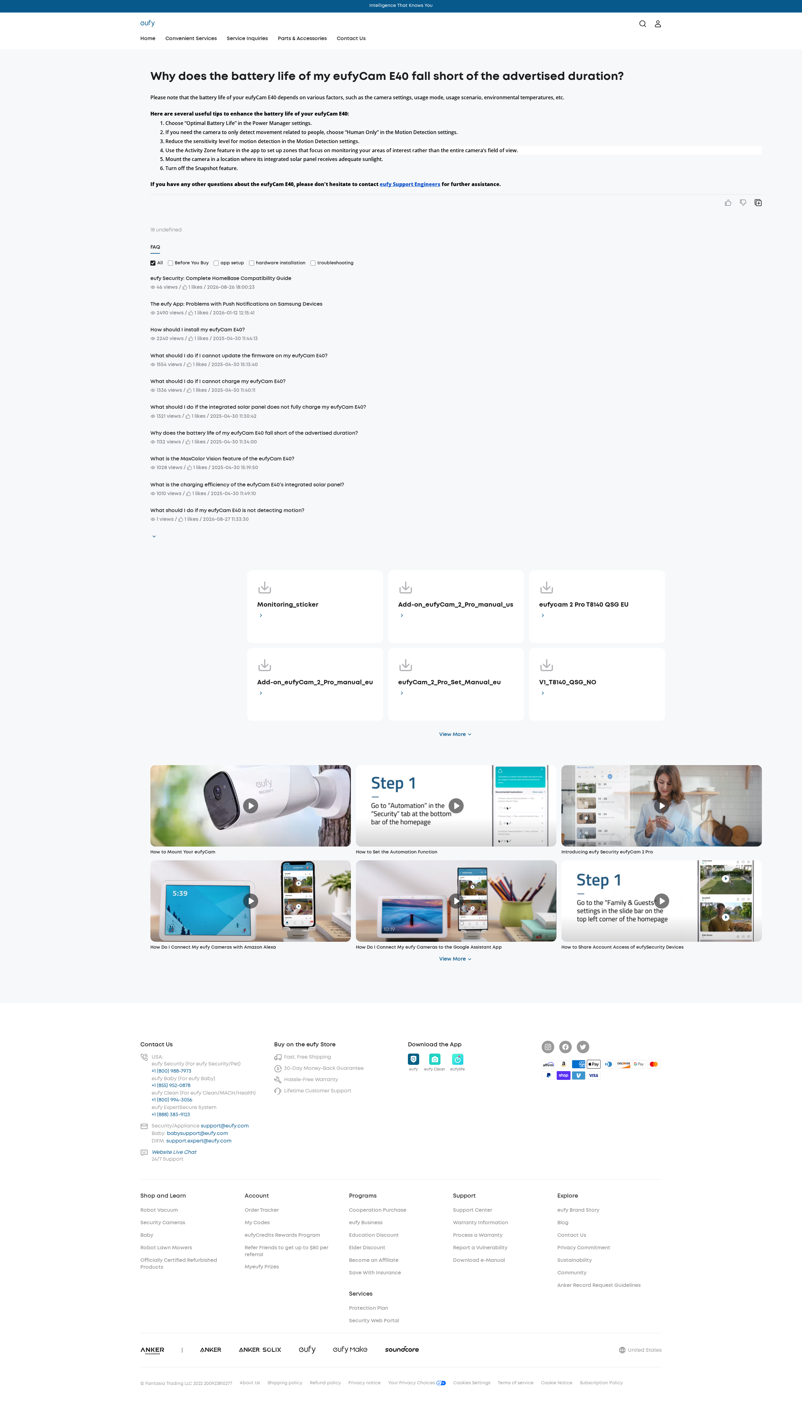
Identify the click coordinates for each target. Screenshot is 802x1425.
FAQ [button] (155, 247)
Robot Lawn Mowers (166, 1247)
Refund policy (325, 1383)
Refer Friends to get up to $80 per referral (286, 1251)
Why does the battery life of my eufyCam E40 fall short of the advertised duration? (254, 433)
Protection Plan (368, 1308)
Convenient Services (191, 38)
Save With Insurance (375, 1272)
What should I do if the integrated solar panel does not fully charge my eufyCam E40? (258, 407)
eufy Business (366, 1222)
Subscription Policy (601, 1383)
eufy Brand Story (578, 1210)
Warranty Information (480, 1222)
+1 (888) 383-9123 (171, 1114)
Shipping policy (285, 1383)
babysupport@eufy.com (197, 1133)
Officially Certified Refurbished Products (178, 1263)
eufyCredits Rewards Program (282, 1235)
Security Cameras (162, 1222)
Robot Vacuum (159, 1210)
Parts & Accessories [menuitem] (302, 38)
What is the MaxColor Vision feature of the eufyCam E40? (222, 458)
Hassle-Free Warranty (311, 1079)
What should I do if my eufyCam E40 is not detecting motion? (227, 510)
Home (147, 38)
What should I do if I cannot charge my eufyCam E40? (217, 381)
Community (571, 1272)
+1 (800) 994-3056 (172, 1099)
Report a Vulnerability (480, 1247)
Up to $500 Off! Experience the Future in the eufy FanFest (401, 5)
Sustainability (574, 1260)
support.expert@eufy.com (199, 1140)
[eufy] (147, 24)
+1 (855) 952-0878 (171, 1085)
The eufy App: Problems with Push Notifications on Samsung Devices (236, 304)
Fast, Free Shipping (307, 1057)
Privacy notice (364, 1383)
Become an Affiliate (373, 1260)
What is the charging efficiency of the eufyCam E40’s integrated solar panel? (247, 484)
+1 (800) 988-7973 (171, 1071)
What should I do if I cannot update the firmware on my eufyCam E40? (238, 355)
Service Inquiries (247, 38)
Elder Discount (367, 1247)
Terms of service (516, 1383)
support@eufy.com (225, 1125)
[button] (85, 73)
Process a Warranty (478, 1235)
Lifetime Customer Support (317, 1090)
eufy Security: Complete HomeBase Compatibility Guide (220, 278)
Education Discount (374, 1235)
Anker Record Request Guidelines (599, 1285)
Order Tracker (262, 1210)
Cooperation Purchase (377, 1210)
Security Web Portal (374, 1320)
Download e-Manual (479, 1260)
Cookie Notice (556, 1383)
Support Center (472, 1210)
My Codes (257, 1222)
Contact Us (351, 38)
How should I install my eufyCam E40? (197, 329)
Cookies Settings (471, 1383)
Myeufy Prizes (262, 1266)
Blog (563, 1222)
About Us (250, 1383)
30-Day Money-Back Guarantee (324, 1068)
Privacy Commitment (583, 1247)
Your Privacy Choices (412, 1383)
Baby (146, 1235)
